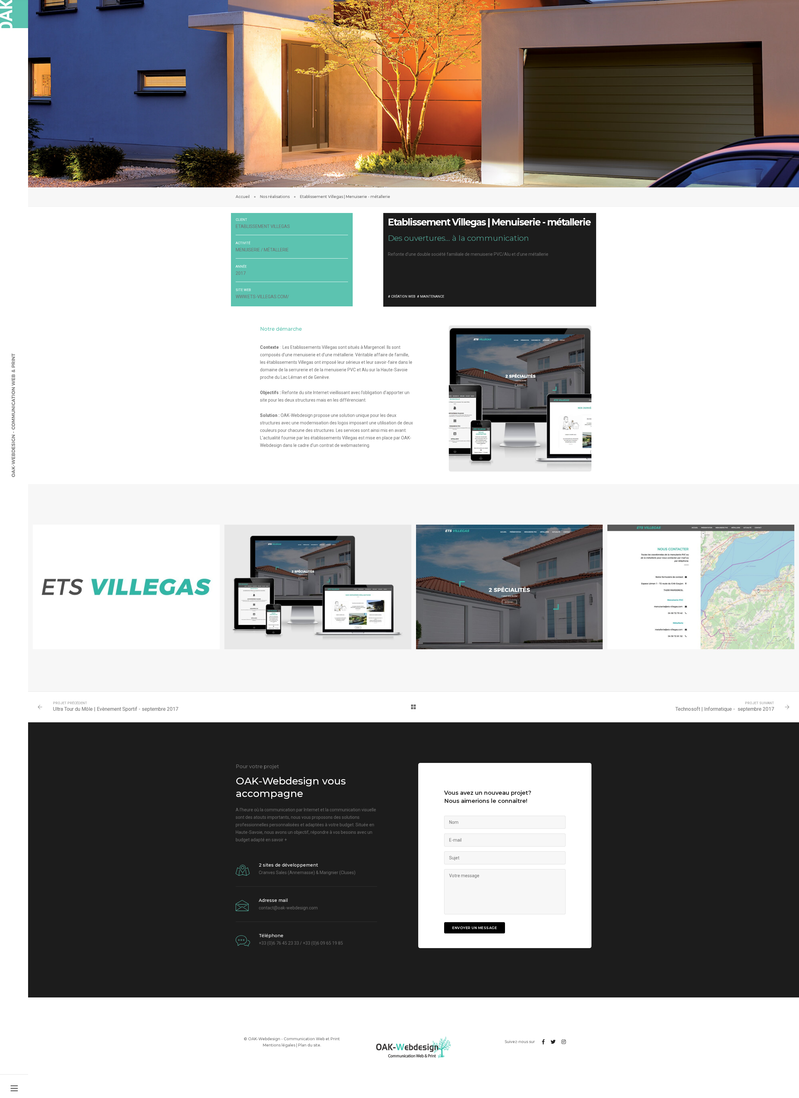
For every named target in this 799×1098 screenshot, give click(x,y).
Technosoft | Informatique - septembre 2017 (724, 709)
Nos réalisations (275, 196)
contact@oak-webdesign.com (288, 907)
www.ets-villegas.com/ (262, 296)
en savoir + (276, 839)
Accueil (243, 196)
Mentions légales (279, 1045)
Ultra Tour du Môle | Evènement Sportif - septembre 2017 (115, 709)
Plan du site (309, 1045)
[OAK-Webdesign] (14, 14)
